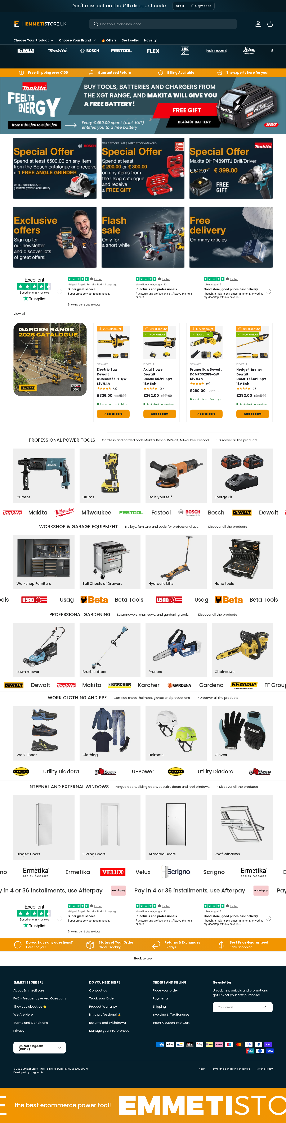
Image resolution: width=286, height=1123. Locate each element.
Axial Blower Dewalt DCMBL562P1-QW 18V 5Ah (157, 376)
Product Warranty (103, 1006)
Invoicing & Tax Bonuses (171, 1014)
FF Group (192, 685)
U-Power (42, 771)
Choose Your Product (31, 40)
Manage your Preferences (109, 1030)
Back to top (143, 959)
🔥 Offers (109, 40)
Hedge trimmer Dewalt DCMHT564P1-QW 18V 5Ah (251, 376)
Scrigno (138, 872)
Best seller (130, 40)
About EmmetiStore (28, 990)
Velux (67, 872)
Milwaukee (47, 512)
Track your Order (102, 998)
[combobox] (163, 24)
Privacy (18, 1030)
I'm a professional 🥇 (105, 1014)
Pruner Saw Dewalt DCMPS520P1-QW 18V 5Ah (206, 374)
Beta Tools (41, 599)
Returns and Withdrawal (107, 1022)
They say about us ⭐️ (30, 1006)
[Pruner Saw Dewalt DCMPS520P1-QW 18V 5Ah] (206, 342)
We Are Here (23, 1014)
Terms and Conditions (30, 1022)
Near (202, 1068)
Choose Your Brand (75, 40)
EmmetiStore (30, 1068)
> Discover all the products (237, 440)
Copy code (203, 6)
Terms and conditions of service (230, 1068)
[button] (270, 23)
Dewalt (219, 512)
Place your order (165, 990)
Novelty (150, 40)
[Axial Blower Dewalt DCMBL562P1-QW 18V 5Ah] (159, 342)
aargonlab (36, 1072)
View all (19, 313)
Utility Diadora (115, 771)
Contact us (98, 990)
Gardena (127, 685)
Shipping (159, 1006)
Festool (112, 512)
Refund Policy (265, 1068)
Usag (113, 599)
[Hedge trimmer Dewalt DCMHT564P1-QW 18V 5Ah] (252, 342)
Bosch (167, 512)
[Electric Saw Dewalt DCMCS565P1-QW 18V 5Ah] (113, 342)
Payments (161, 998)
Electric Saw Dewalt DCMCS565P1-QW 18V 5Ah (112, 376)
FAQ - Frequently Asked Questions (39, 998)
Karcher (64, 685)
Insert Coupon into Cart (171, 1022)
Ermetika (220, 872)
